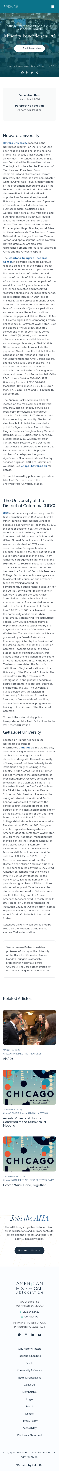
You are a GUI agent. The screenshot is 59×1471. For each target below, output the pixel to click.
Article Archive (20, 66)
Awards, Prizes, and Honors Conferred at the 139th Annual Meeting (24, 1121)
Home (8, 66)
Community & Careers (29, 1370)
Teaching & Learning (29, 1355)
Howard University (15, 143)
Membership (29, 1392)
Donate (29, 1413)
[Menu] (52, 6)
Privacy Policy (30, 1420)
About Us (29, 1384)
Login (29, 1399)
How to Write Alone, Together (24, 1185)
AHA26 (8, 1059)
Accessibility (30, 1428)
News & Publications (29, 1377)
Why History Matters (29, 1348)
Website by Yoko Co (29, 1465)
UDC (6, 513)
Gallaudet (25, 747)
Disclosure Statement (29, 1435)
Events (29, 1363)
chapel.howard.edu (34, 466)
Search (29, 1406)
